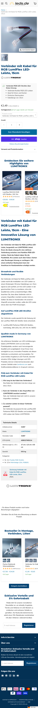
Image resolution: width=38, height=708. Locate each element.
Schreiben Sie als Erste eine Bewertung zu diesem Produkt (19, 515)
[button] (12, 196)
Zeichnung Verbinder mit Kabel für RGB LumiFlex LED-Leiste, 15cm (18, 472)
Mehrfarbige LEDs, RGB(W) (19, 462)
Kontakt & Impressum (10, 700)
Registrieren (29, 625)
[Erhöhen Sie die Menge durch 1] (19, 125)
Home (3, 10)
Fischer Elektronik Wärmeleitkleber (9, 565)
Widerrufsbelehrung (26, 700)
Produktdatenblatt (14, 206)
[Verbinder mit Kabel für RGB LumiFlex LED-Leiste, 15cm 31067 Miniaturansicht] (4, 57)
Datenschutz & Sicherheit (16, 702)
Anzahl (3, 120)
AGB (29, 702)
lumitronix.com (22, 364)
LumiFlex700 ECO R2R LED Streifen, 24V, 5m (11, 193)
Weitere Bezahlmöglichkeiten (19, 144)
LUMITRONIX (25, 431)
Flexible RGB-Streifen (17, 460)
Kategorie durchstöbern (19, 586)
